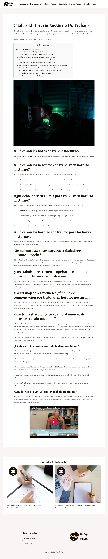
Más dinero (23, 180)
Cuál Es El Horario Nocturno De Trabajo (26, 49)
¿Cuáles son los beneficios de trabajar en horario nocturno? (35, 54)
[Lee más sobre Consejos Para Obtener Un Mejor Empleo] (30, 484)
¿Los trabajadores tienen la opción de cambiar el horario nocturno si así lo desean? (42, 65)
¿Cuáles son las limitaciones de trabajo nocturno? (35, 73)
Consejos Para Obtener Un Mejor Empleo (24, 505)
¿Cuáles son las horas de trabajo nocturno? (30, 52)
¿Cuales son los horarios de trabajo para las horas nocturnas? (36, 60)
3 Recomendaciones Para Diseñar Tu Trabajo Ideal (75, 505)
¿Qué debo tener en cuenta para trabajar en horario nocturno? (36, 57)
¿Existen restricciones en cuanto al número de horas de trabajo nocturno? (40, 70)
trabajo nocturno (27, 156)
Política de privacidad (29, 541)
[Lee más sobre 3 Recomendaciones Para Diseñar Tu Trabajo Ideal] (78, 484)
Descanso (23, 211)
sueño (24, 351)
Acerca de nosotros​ (29, 538)
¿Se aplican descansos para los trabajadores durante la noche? (36, 62)
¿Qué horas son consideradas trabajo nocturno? (34, 76)
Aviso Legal (28, 544)
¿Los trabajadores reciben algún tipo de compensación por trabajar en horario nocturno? (44, 68)
